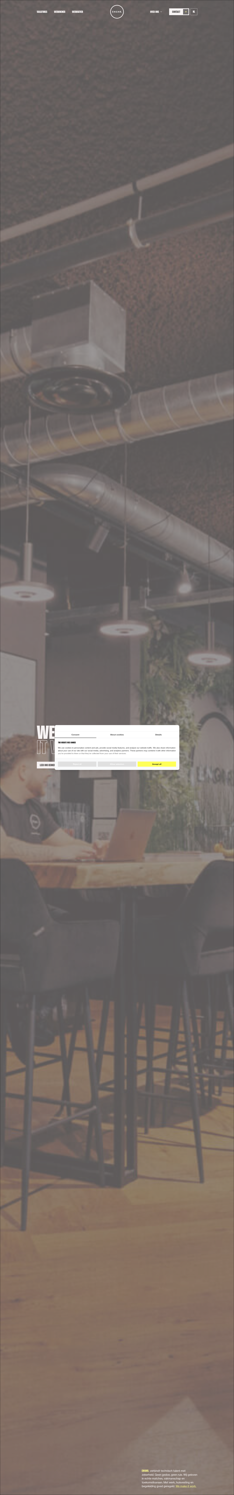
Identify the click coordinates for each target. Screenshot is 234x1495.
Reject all (77, 764)
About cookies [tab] (117, 735)
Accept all (156, 764)
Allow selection (117, 764)
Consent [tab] (75, 735)
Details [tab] (158, 735)
